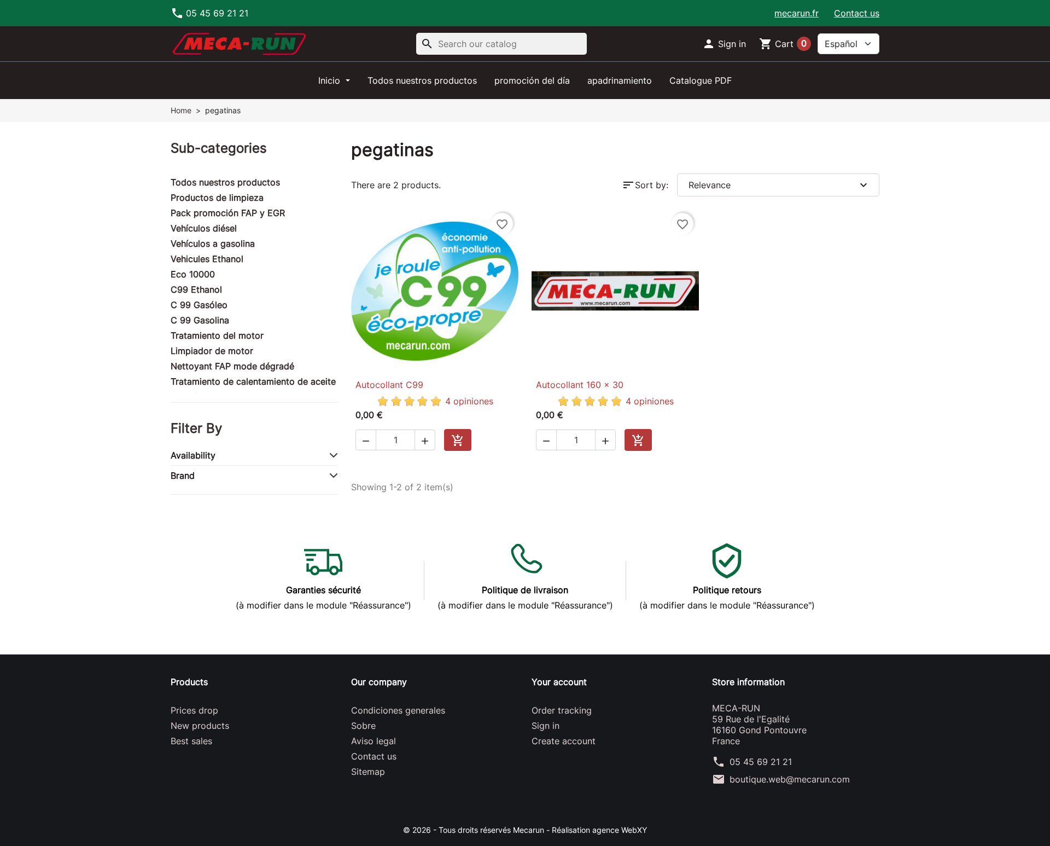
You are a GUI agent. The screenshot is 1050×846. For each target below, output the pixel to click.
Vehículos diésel (204, 228)
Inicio (330, 80)
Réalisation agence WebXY (599, 830)
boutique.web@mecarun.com (790, 779)
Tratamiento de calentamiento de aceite (253, 381)
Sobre (363, 725)
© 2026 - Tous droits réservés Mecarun (474, 830)
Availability (193, 455)
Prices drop (194, 710)
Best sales (191, 740)
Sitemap (368, 771)
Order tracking (562, 710)
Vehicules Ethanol (207, 258)
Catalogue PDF (700, 80)
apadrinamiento (619, 80)
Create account (564, 740)
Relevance (779, 185)
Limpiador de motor (212, 350)
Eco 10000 (193, 274)
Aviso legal (373, 740)
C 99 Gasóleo (199, 304)
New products (200, 725)
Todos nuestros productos (422, 80)
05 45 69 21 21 (761, 761)
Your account (559, 681)
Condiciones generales (398, 710)
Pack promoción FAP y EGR (228, 212)
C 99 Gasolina (200, 320)
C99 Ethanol (196, 289)
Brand (183, 475)
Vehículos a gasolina (213, 243)
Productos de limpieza (217, 197)
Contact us (856, 13)
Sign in (545, 725)
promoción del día (532, 80)
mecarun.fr (796, 13)
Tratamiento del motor (217, 335)
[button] (724, 44)
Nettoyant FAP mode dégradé (232, 366)
